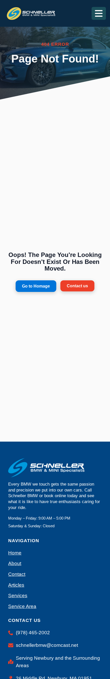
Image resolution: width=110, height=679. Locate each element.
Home (14, 553)
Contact (16, 574)
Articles (16, 585)
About (14, 563)
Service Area (22, 606)
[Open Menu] (99, 13)
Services (17, 595)
